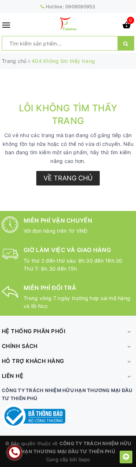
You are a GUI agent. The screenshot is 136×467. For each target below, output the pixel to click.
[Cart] (127, 26)
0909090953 (80, 6)
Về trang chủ (68, 178)
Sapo (84, 459)
